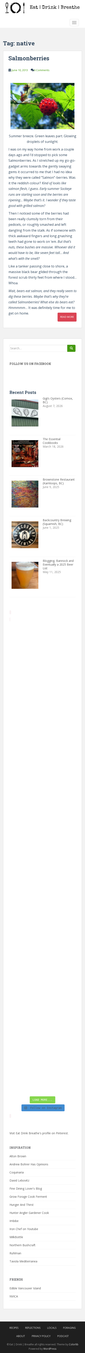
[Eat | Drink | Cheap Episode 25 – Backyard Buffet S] (42, 760)
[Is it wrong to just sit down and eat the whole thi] (42, 799)
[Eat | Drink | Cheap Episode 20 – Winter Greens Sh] (42, 1074)
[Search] (71, 348)
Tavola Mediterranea (23, 1261)
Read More (67, 317)
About (20, 1336)
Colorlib (73, 1344)
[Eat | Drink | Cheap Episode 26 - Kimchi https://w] (42, 721)
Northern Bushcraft (22, 1245)
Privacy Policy (41, 1336)
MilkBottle (16, 1237)
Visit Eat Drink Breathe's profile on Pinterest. (38, 1133)
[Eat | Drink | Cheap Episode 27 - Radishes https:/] (42, 642)
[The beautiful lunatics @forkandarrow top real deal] (42, 1035)
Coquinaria (16, 1172)
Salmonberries (28, 58)
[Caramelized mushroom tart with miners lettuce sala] (42, 682)
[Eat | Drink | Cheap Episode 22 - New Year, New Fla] (42, 956)
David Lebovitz (19, 1180)
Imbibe (14, 1221)
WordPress (49, 1349)
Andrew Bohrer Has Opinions (28, 1164)
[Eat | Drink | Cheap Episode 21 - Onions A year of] (42, 995)
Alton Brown (17, 1156)
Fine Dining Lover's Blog (25, 1188)
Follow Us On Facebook (30, 364)
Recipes (13, 1328)
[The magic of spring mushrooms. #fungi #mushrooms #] (42, 878)
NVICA (13, 1296)
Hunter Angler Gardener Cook (29, 1213)
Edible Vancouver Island (25, 1288)
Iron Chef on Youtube (23, 1229)
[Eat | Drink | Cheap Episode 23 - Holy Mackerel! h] (42, 917)
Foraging (69, 1328)
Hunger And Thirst (21, 1205)
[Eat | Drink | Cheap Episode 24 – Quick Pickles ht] (42, 838)
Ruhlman (15, 1253)
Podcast (63, 1336)
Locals (51, 1328)
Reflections (32, 1328)
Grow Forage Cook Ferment (28, 1197)
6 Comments (42, 70)
